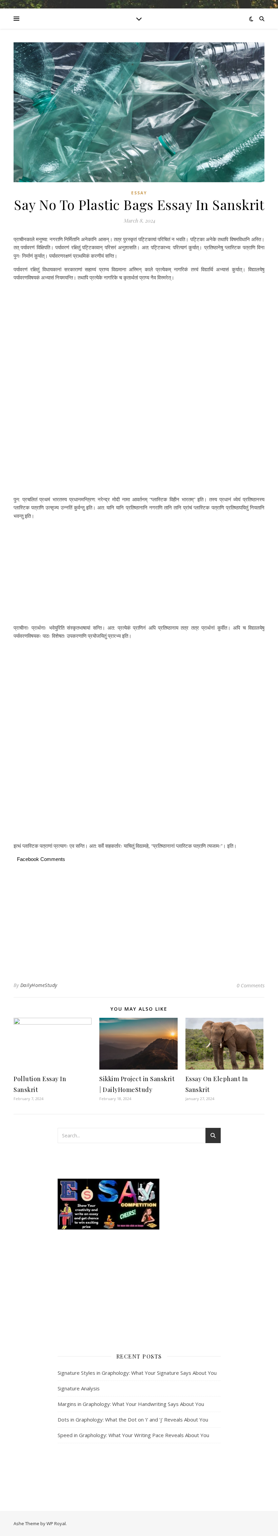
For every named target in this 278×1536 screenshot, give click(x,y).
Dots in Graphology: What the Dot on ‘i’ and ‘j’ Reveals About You (133, 1419)
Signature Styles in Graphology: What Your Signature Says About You (137, 1372)
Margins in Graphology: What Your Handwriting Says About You (131, 1404)
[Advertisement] (139, 308)
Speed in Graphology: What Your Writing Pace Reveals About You (133, 1435)
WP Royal (56, 1523)
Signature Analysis (79, 1388)
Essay (139, 193)
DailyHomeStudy (38, 985)
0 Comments (250, 985)
